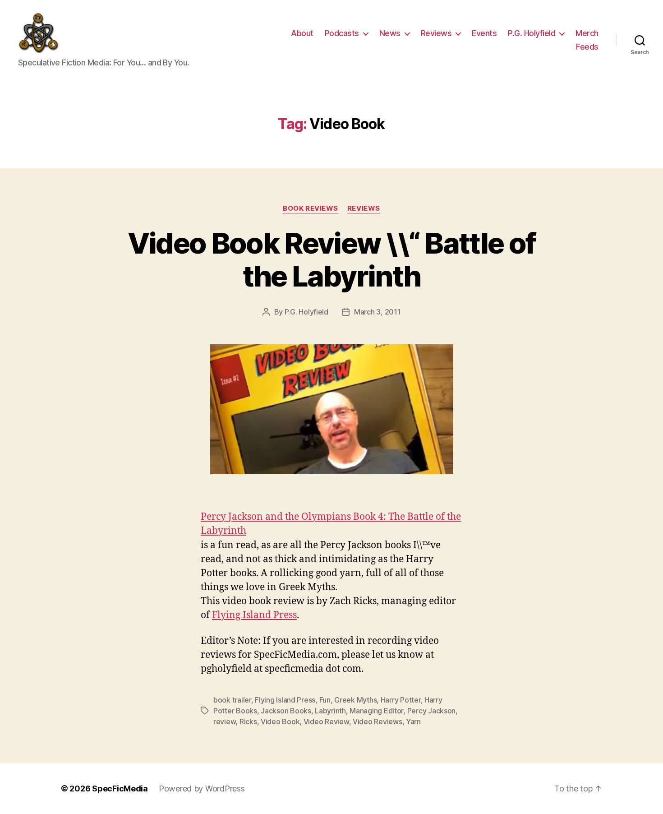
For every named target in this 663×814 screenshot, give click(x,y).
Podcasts (342, 33)
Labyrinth (330, 710)
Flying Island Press (254, 615)
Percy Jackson (431, 710)
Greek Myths (355, 699)
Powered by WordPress (202, 788)
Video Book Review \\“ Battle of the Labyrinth (332, 259)
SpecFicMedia (120, 788)
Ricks (248, 721)
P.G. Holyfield (531, 33)
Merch (587, 33)
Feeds (587, 46)
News (390, 33)
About (302, 33)
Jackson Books (286, 710)
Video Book (280, 721)
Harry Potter (401, 699)
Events (484, 33)
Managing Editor (376, 710)
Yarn (413, 721)
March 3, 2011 (377, 311)
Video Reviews (377, 721)
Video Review (326, 721)
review (224, 721)
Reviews (436, 33)
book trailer (232, 699)
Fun (325, 699)
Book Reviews (310, 208)
